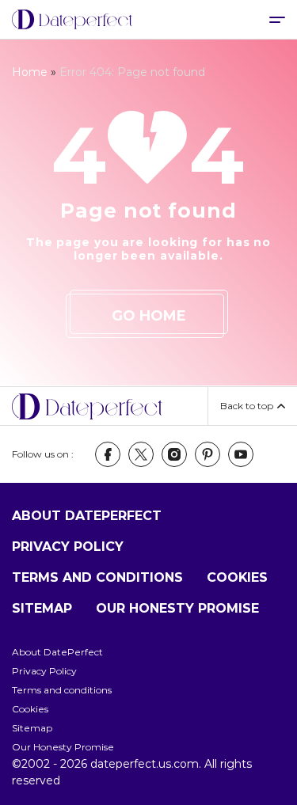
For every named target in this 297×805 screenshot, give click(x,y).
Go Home (149, 316)
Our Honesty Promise (177, 608)
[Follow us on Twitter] (141, 454)
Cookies (237, 577)
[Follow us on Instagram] (174, 454)
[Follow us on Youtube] (240, 454)
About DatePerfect (87, 515)
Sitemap (42, 608)
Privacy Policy (68, 546)
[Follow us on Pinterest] (207, 454)
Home (30, 72)
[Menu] (277, 19)
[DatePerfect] (72, 19)
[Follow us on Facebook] (107, 454)
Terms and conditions (97, 577)
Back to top (246, 406)
